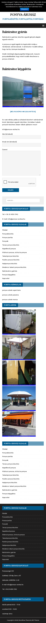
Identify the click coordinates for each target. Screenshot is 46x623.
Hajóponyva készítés (9, 263)
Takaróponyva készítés (10, 256)
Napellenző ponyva (9, 248)
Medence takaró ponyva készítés (14, 267)
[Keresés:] (23, 200)
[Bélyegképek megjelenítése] (23, 111)
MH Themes (35, 620)
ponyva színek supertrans (11, 290)
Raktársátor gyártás (9, 271)
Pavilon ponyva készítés (10, 260)
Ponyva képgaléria (8, 274)
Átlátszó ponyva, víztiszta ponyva (14, 252)
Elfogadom (24, 9)
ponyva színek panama (10, 295)
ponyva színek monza (10, 299)
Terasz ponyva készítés (10, 245)
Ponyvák (5, 241)
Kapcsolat (5, 278)
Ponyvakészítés (8, 234)
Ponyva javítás (7, 237)
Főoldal (4, 230)
